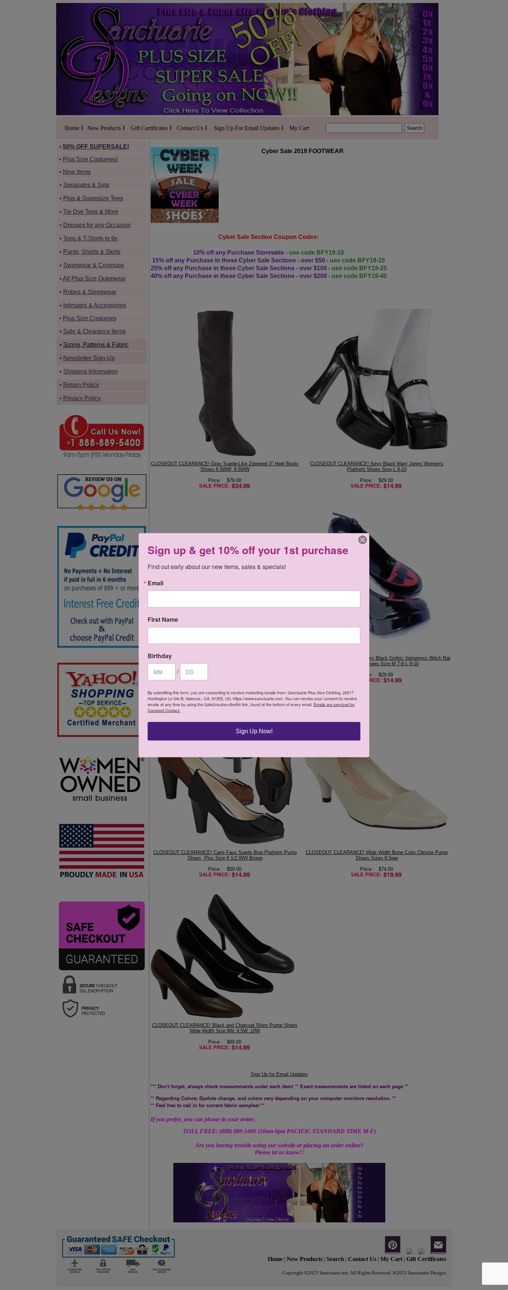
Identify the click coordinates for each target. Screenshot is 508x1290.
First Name (163, 619)
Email (155, 583)
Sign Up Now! (254, 731)
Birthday (160, 656)
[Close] (362, 539)
